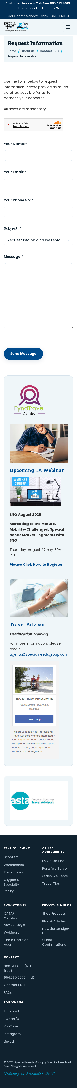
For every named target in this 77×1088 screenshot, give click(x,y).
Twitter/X (11, 1019)
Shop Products (54, 913)
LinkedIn (10, 1041)
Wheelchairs (14, 865)
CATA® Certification (14, 916)
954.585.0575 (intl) (19, 977)
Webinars (11, 932)
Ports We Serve (54, 868)
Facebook (12, 1011)
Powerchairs (14, 872)
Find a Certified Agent (16, 942)
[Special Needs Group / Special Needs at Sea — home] (16, 27)
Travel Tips (51, 883)
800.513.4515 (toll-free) (18, 968)
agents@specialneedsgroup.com (39, 654)
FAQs (8, 992)
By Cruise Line (53, 861)
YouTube (11, 1026)
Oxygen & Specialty (11, 882)
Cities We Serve (55, 876)
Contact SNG (49, 51)
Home (12, 51)
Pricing (9, 891)
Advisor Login (14, 925)
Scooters (11, 857)
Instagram (12, 1034)
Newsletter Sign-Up (56, 931)
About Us (28, 51)
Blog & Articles (54, 921)
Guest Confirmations (54, 942)
